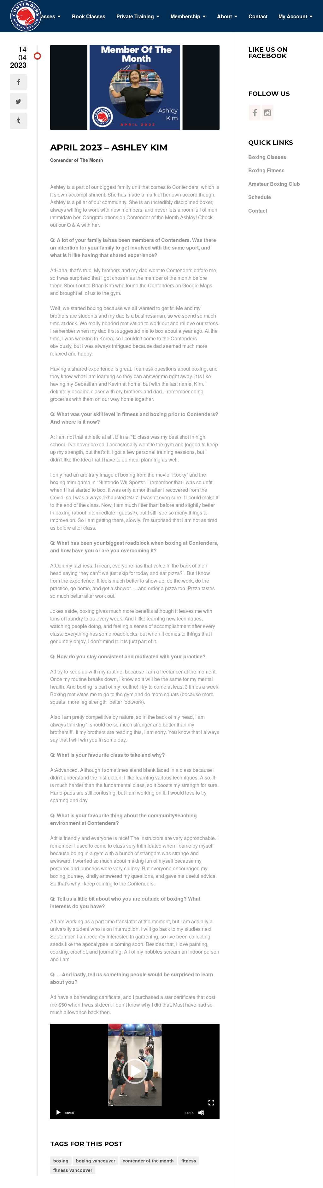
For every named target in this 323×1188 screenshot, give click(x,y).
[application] (135, 1071)
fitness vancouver (72, 1170)
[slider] (129, 1112)
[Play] (58, 1112)
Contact (258, 16)
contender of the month (148, 1160)
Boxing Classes (267, 157)
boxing (60, 1160)
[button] (135, 1071)
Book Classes (88, 16)
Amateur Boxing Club (274, 183)
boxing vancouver (95, 1160)
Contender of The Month (76, 160)
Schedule (259, 197)
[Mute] (201, 1112)
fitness (188, 1160)
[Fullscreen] (211, 1103)
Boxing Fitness (266, 170)
